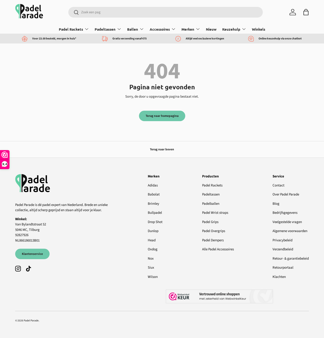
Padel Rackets (71, 29)
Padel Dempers (213, 240)
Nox (151, 258)
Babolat (154, 194)
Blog (276, 203)
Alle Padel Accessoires (218, 249)
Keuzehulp (231, 29)
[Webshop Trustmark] (237, 296)
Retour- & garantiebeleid (291, 258)
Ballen (132, 29)
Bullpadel (155, 212)
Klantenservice (32, 254)
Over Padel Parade (286, 194)
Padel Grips (210, 221)
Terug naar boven (162, 149)
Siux (151, 267)
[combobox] (165, 12)
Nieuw (211, 29)
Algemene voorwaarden (290, 231)
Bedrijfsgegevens (285, 212)
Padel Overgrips (213, 231)
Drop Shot (155, 221)
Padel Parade (31, 321)
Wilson (153, 276)
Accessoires (160, 29)
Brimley (153, 203)
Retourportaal (283, 267)
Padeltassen (105, 29)
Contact (278, 185)
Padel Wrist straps (215, 212)
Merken (187, 29)
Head (152, 240)
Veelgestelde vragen (287, 221)
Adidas (153, 185)
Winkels (258, 29)
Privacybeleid (282, 240)
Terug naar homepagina (162, 116)
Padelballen (210, 203)
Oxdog (152, 249)
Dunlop (153, 231)
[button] (306, 12)
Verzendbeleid (283, 249)
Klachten (279, 276)
